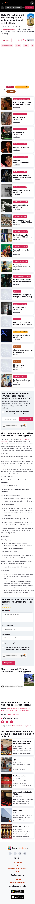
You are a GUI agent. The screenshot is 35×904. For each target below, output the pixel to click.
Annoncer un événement (17, 882)
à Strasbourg (22, 104)
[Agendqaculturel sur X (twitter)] (10, 853)
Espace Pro (17, 880)
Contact (17, 871)
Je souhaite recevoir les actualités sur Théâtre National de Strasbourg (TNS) (18, 648)
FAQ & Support (17, 862)
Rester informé (26, 419)
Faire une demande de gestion (21, 726)
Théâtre (10, 87)
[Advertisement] (17, 66)
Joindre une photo (11, 643)
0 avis (31, 40)
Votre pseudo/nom (8, 625)
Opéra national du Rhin (22, 826)
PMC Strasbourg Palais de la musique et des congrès (22, 743)
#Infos (18, 45)
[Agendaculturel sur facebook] (15, 853)
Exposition (11, 91)
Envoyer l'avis (8, 663)
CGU (17, 865)
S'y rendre (6, 40)
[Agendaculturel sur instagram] (19, 853)
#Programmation (7, 45)
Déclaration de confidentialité (17, 868)
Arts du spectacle (22, 87)
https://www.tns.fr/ (13, 714)
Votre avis (5, 611)
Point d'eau (17, 810)
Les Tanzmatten (19, 776)
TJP (14, 759)
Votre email (6, 634)
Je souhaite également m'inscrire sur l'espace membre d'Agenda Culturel (17, 413)
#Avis (25, 45)
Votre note (5, 605)
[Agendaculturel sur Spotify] (24, 853)
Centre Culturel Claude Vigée (22, 793)
